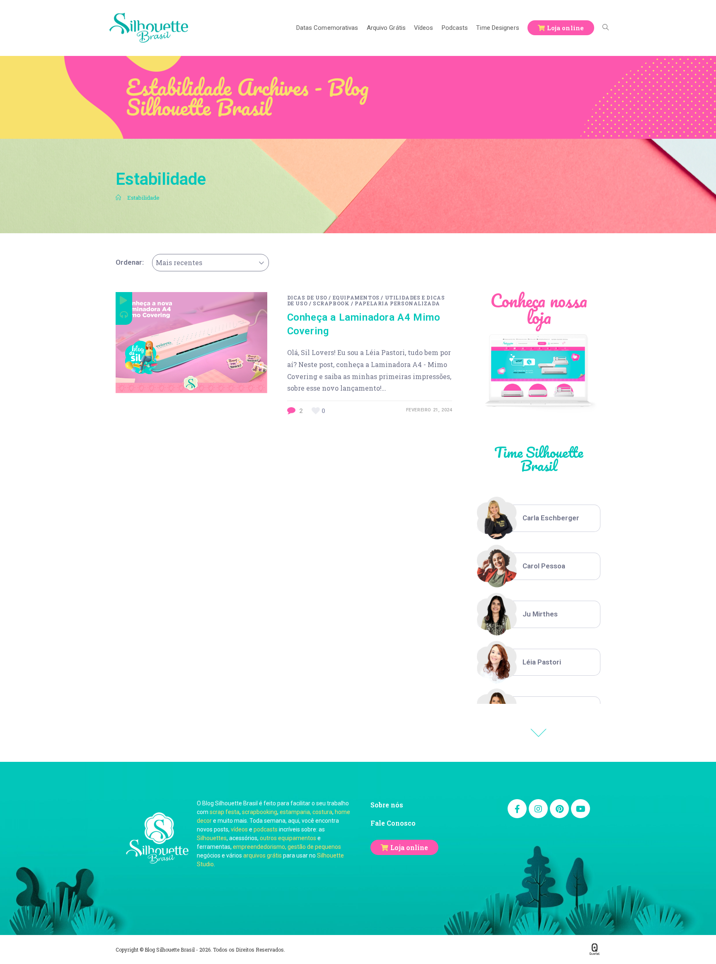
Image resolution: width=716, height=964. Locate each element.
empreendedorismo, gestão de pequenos (287, 846)
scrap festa (224, 812)
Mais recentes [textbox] (179, 262)
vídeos (239, 829)
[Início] (118, 197)
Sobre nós (386, 804)
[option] (538, 518)
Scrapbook (331, 303)
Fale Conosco (393, 823)
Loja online (409, 847)
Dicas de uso (307, 297)
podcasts (266, 829)
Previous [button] (538, 733)
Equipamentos (356, 297)
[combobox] (210, 262)
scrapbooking (259, 812)
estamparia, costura (306, 812)
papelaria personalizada (397, 303)
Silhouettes (212, 838)
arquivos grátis (262, 855)
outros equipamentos (288, 838)
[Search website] (605, 27)
